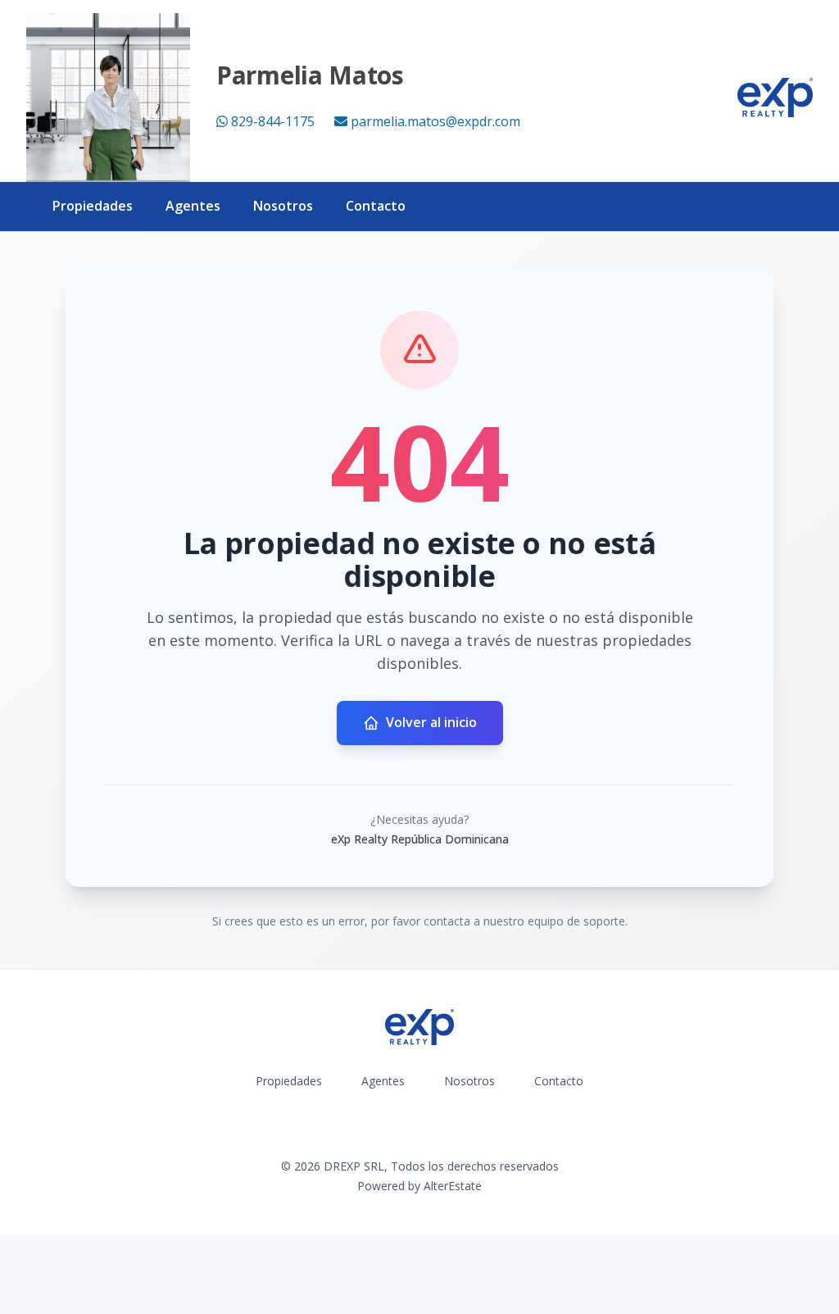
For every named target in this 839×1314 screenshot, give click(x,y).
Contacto (376, 206)
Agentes (193, 206)
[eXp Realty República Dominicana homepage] (775, 97)
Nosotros (283, 206)
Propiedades (92, 206)
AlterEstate (453, 1186)
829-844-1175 (273, 121)
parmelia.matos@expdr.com (435, 121)
